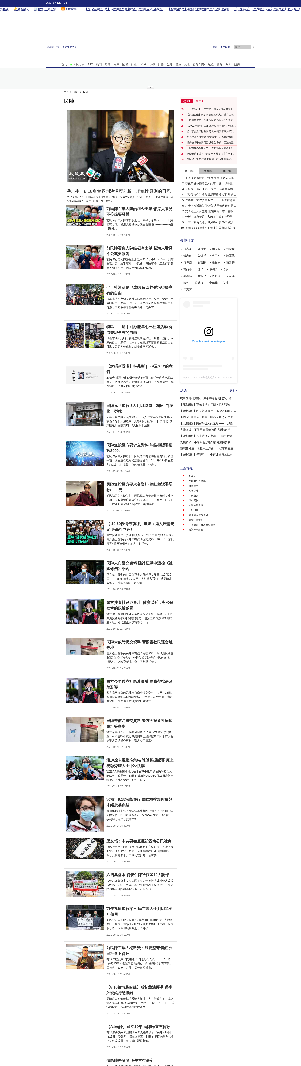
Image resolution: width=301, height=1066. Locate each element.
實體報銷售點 (69, 46)
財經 (134, 64)
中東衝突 (193, 495)
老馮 (232, 276)
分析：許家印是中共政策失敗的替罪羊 (209, 216)
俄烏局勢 (193, 500)
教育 (228, 64)
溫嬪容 (199, 282)
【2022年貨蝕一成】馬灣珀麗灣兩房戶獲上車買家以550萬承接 (211, 125)
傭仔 (200, 269)
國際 (125, 64)
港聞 (107, 64)
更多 (226, 282)
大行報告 (193, 510)
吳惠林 (187, 276)
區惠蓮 (187, 289)
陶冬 (186, 282)
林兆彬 (187, 269)
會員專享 (78, 64)
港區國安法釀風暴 (198, 515)
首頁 (64, 64)
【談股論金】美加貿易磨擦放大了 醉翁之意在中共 (211, 114)
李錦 (226, 269)
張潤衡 (213, 269)
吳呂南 (216, 255)
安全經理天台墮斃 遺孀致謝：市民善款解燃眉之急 (211, 137)
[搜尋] (253, 47)
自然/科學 (199, 64)
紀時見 (192, 476)
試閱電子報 (53, 46)
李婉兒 (202, 276)
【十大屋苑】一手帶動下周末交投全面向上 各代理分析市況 (211, 109)
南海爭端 (193, 490)
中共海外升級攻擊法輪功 (202, 524)
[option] (120, 146)
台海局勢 (193, 485)
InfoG (143, 64)
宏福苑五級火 (196, 529)
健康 (178, 64)
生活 (169, 64)
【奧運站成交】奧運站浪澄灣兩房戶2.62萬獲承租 (211, 120)
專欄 (152, 64)
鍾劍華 (202, 248)
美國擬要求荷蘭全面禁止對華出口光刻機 (210, 227)
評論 (161, 64)
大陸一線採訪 (196, 520)
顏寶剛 (202, 262)
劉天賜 (216, 248)
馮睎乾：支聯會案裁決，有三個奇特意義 (210, 200)
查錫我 (213, 282)
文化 (187, 64)
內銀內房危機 (196, 505)
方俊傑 (230, 248)
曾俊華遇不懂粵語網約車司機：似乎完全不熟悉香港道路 (211, 153)
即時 (90, 64)
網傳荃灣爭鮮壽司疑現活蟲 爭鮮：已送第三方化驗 (211, 142)
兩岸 (116, 64)
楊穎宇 (216, 262)
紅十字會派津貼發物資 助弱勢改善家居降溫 (210, 131)
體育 (219, 64)
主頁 (66, 92)
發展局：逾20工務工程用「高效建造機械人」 (211, 159)
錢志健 (187, 255)
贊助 (215, 46)
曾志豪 (187, 248)
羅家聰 (230, 255)
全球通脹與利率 (197, 480)
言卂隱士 (217, 276)
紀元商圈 (226, 46)
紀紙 (211, 64)
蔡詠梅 (230, 262)
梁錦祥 (202, 255)
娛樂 (237, 64)
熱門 (99, 64)
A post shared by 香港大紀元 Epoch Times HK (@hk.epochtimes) (218, 377)
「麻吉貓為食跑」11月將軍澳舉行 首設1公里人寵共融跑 (211, 148)
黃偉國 (187, 262)
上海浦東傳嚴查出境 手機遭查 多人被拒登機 (211, 178)
